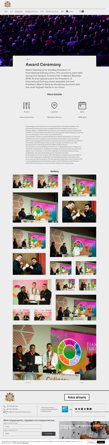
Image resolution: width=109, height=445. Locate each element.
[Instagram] (82, 409)
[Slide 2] (91, 436)
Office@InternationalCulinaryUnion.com (18, 413)
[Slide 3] (93, 436)
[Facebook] (76, 409)
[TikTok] (88, 409)
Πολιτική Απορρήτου (23, 443)
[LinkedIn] (79, 409)
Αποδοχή (100, 442)
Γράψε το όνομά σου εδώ (10, 423)
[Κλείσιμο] (107, 442)
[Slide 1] (89, 436)
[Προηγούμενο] (61, 430)
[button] (81, 11)
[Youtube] (85, 409)
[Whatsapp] (91, 409)
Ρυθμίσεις (91, 442)
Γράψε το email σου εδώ (10, 430)
